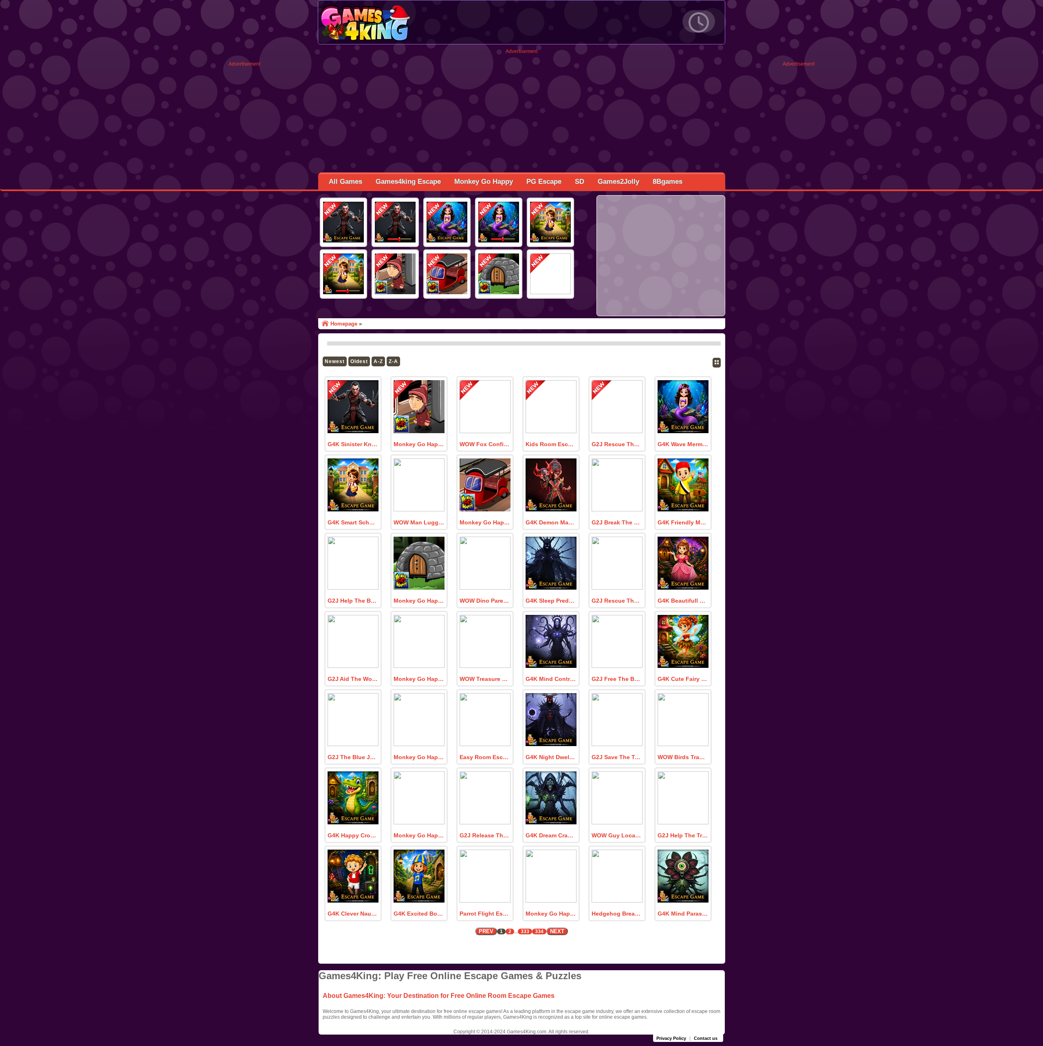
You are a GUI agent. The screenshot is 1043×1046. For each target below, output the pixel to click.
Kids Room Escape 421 (551, 444)
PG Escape (543, 181)
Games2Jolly (618, 181)
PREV (486, 931)
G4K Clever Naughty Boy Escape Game (353, 913)
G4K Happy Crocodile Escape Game (353, 835)
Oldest (359, 361)
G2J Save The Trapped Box (617, 757)
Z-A (393, 361)
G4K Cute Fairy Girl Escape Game (683, 679)
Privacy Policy (671, 1038)
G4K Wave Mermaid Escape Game (683, 444)
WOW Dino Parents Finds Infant (485, 600)
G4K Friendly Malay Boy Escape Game (683, 522)
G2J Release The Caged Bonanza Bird (485, 835)
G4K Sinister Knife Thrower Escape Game (353, 444)
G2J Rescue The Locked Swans (617, 444)
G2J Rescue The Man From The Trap (617, 600)
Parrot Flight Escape (485, 913)
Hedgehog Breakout (617, 913)
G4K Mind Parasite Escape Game (683, 913)
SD (579, 181)
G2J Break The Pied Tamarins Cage (617, 522)
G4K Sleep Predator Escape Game (551, 600)
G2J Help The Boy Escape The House (353, 600)
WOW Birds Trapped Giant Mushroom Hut (683, 757)
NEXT (557, 931)
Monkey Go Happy (483, 181)
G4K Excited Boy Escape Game (419, 913)
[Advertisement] (244, 189)
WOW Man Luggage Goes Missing (419, 522)
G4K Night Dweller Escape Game (551, 757)
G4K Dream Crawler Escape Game (551, 835)
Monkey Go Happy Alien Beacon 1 (419, 679)
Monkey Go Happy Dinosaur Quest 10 (419, 757)
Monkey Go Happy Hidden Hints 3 (419, 444)
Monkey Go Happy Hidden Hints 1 (419, 600)
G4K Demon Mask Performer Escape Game (551, 522)
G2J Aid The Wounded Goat (353, 679)
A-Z (378, 361)
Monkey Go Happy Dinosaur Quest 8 (551, 913)
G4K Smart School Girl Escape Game (353, 522)
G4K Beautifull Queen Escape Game (683, 600)
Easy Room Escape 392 (485, 757)
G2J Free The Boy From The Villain (617, 679)
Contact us (705, 1038)
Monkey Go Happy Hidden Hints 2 (485, 522)
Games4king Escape (408, 181)
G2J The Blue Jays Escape (353, 757)
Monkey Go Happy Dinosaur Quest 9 (419, 835)
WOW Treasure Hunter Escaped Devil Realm (485, 679)
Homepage (343, 324)
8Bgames (667, 181)
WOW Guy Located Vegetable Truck (617, 835)
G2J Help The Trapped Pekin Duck (683, 835)
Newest (335, 361)
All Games (345, 181)
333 (525, 931)
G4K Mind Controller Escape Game (551, 679)
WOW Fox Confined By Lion (485, 444)
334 (539, 931)
